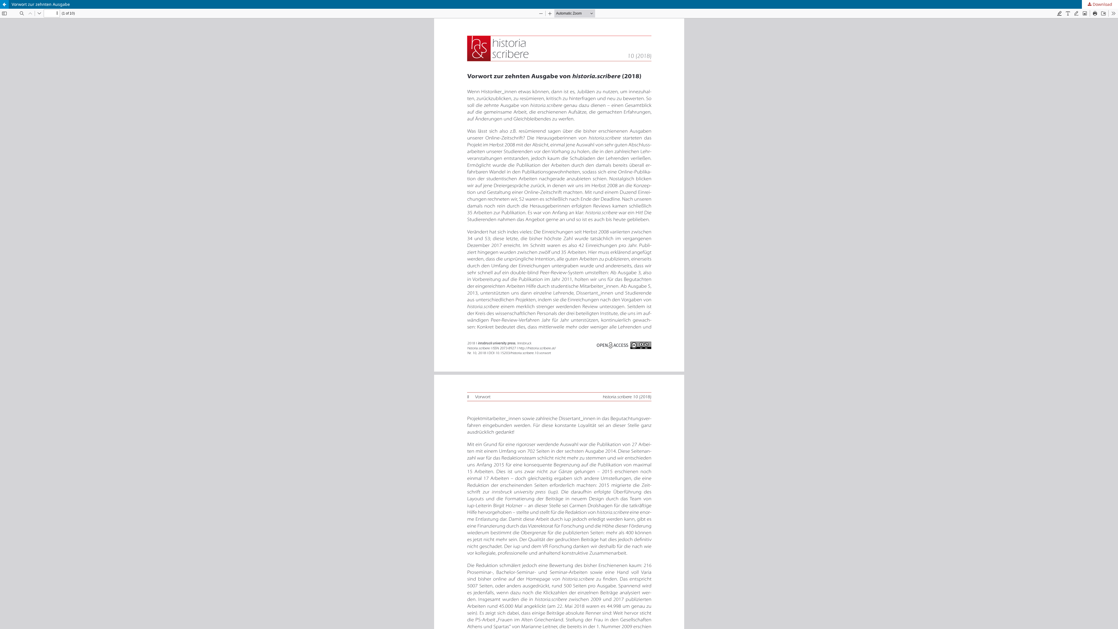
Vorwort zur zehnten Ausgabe (41, 4)
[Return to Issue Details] (4, 4)
